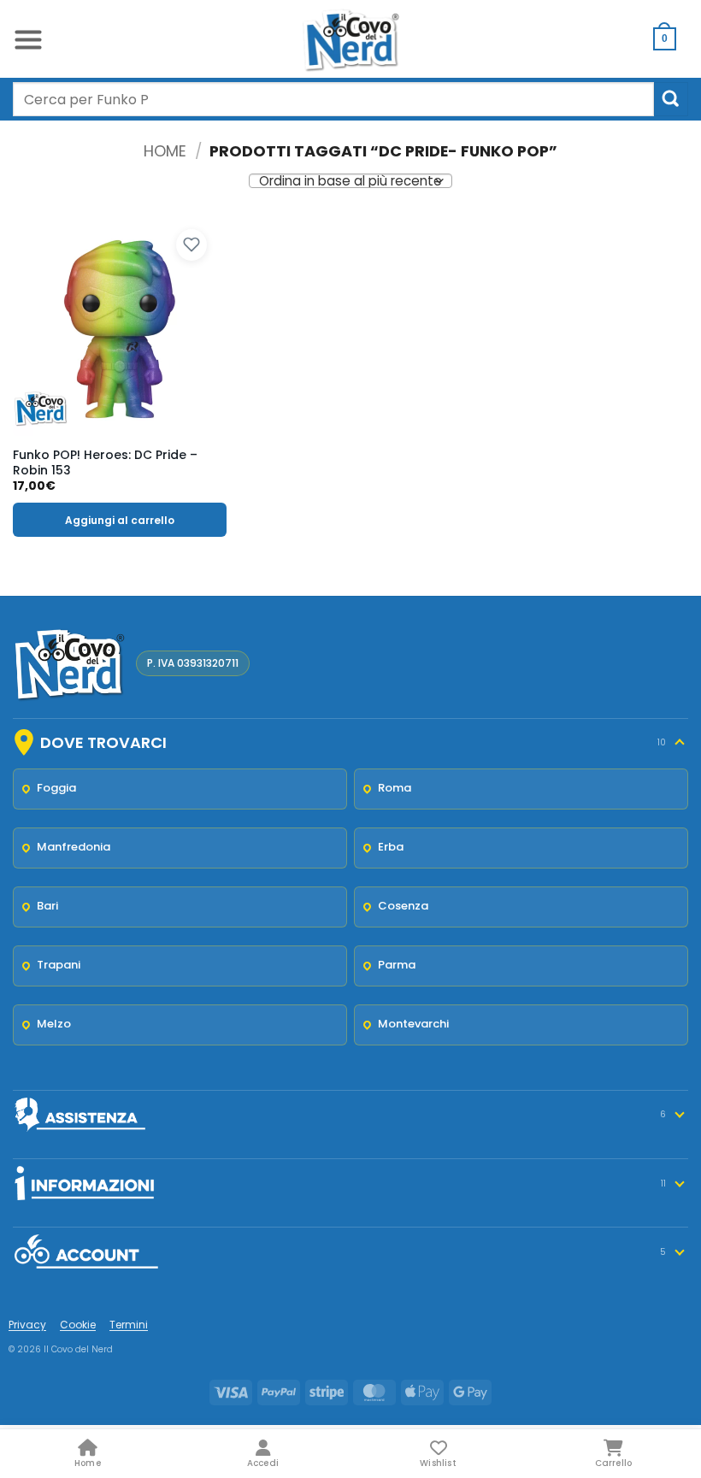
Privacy (27, 1324)
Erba (391, 847)
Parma (396, 965)
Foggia (56, 788)
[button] (28, 39)
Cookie (78, 1324)
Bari (47, 906)
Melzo (54, 1024)
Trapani (58, 965)
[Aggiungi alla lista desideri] (191, 245)
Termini (128, 1324)
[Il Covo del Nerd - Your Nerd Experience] (350, 39)
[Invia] (671, 98)
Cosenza (403, 906)
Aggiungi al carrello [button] (119, 520)
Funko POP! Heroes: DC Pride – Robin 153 (105, 462)
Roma (394, 788)
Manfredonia (73, 847)
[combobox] (333, 99)
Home (165, 151)
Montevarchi (413, 1024)
